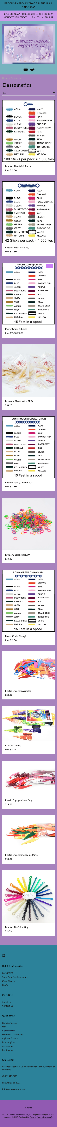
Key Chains (7, 1050)
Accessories (7, 1046)
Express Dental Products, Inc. (20, 1114)
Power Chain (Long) (15, 636)
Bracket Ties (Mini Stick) (18, 166)
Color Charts (8, 981)
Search (28, 1107)
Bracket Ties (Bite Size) (17, 247)
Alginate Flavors (10, 1038)
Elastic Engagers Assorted (18, 691)
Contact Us (7, 1005)
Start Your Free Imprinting (15, 977)
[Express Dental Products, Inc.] (28, 44)
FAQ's (5, 985)
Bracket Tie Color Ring (16, 927)
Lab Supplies (8, 1042)
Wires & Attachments (12, 1034)
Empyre (33, 1117)
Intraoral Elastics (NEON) (18, 554)
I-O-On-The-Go (13, 745)
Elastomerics (16, 78)
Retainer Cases (9, 1023)
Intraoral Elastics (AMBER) (19, 401)
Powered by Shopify (44, 1117)
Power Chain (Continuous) (19, 482)
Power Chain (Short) (16, 329)
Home (5, 78)
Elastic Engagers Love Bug (18, 800)
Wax (4, 1026)
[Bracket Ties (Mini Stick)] (28, 131)
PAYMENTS (7, 973)
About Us (6, 1002)
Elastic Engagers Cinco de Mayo (21, 855)
